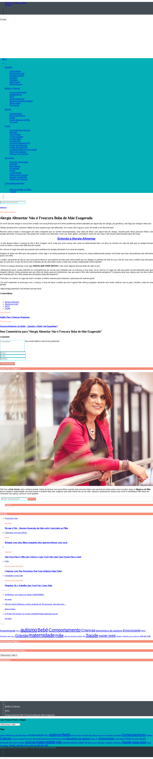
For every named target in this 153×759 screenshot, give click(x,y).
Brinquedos (14, 169)
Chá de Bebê (15, 71)
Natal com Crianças (18, 152)
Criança (149, 735)
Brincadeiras (15, 166)
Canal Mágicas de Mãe (14, 183)
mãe (59, 635)
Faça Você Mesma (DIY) (20, 143)
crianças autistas (18, 739)
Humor (12, 171)
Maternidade (15, 82)
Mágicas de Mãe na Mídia (16, 3)
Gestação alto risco (7, 636)
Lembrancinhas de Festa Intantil (23, 150)
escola (116, 739)
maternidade (41, 635)
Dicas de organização (19, 162)
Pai (84, 636)
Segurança (8, 552)
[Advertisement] (76, 38)
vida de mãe (145, 636)
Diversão (13, 164)
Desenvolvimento (17, 74)
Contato (8, 5)
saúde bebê (107, 636)
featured (122, 739)
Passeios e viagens (104, 743)
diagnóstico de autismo (109, 630)
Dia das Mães (15, 139)
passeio (94, 742)
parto (90, 743)
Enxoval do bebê (17, 76)
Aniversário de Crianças (20, 130)
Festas (8, 126)
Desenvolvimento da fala (56, 739)
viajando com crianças (130, 636)
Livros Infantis (15, 173)
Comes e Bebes (16, 137)
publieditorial (117, 743)
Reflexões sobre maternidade (14, 566)
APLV (12, 97)
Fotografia (134, 739)
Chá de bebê (15, 135)
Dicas (93, 739)
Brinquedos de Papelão (113, 735)
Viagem (119, 636)
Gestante (13, 78)
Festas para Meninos (18, 147)
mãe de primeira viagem (73, 636)
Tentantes (14, 80)
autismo (28, 629)
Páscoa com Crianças (19, 154)
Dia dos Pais (15, 141)
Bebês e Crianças (12, 88)
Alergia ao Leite (11, 304)
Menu (4, 59)
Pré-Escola (14, 105)
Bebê (43, 629)
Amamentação (16, 95)
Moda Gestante (16, 84)
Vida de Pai (8, 523)
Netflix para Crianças (18, 179)
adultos (2, 735)
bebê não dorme (77, 735)
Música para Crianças (19, 175)
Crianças (88, 630)
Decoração (9, 158)
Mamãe (8, 109)
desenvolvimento (39, 739)
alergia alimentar (12, 302)
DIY (97, 739)
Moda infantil (15, 103)
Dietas (12, 118)
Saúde (7, 308)
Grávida (21, 635)
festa (143, 631)
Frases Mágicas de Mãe (20, 120)
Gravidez (8, 67)
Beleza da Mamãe (17, 116)
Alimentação (23, 735)
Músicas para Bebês (18, 177)
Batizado (13, 132)
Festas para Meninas (18, 145)
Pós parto (14, 122)
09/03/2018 (3, 207)
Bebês (86, 735)
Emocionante (132, 630)
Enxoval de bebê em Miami (21, 101)
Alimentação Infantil (18, 92)
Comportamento (65, 629)
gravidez (21, 743)
